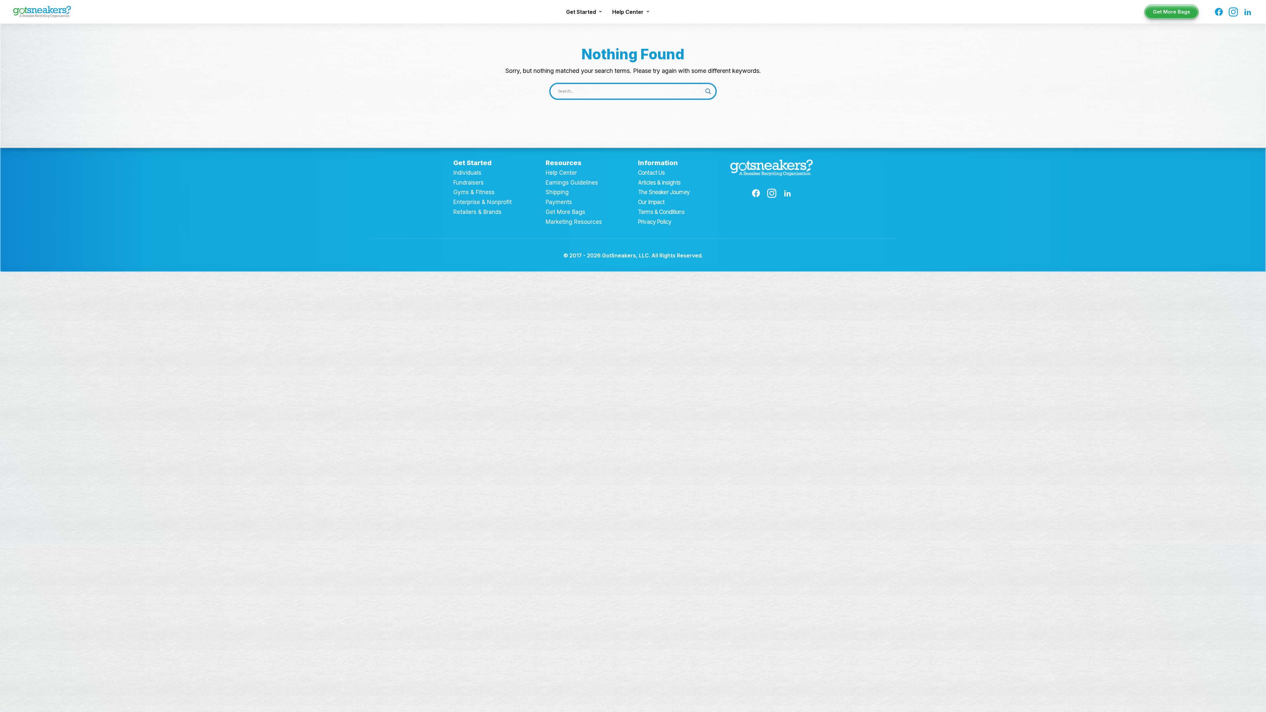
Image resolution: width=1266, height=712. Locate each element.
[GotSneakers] (42, 11)
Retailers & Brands (477, 212)
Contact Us (651, 172)
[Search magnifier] (708, 91)
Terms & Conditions (661, 212)
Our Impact (651, 202)
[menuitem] (583, 11)
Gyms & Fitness (474, 192)
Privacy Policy (654, 222)
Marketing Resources (574, 222)
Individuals (467, 172)
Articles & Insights (659, 182)
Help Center (628, 12)
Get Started (581, 12)
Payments (559, 202)
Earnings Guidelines (572, 182)
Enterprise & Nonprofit (482, 202)
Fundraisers (468, 182)
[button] (1220, 11)
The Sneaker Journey (664, 192)
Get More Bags (565, 212)
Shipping (557, 192)
